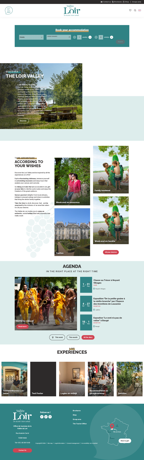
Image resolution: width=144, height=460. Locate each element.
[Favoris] (130, 10)
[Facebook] (41, 416)
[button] (135, 10)
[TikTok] (46, 416)
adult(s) (84, 37)
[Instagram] (50, 416)
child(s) (106, 37)
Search (120, 42)
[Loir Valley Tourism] (72, 10)
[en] (139, 10)
